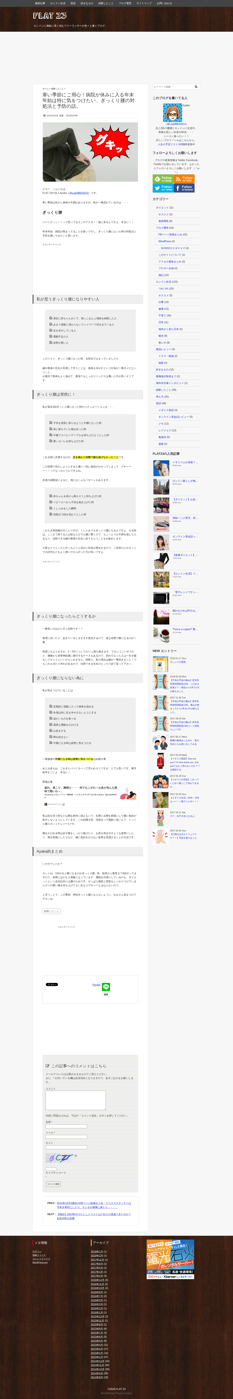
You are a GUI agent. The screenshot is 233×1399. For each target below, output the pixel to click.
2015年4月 (97, 1345)
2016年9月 (97, 1292)
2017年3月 (97, 1272)
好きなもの (87, 3)
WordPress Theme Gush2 (116, 1393)
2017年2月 (97, 1276)
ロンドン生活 (57, 3)
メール (50, 1132)
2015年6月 (97, 1336)
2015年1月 (97, 1357)
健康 (161, 309)
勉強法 (162, 437)
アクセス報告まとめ (170, 261)
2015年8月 (97, 1328)
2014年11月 (97, 1365)
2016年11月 (97, 1284)
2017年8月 (97, 1264)
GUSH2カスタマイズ (173, 248)
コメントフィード (41, 1258)
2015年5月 (97, 1341)
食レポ (162, 342)
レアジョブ (165, 430)
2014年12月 (97, 1361)
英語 (73, 3)
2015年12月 (97, 1316)
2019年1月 (97, 1251)
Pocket (96, 985)
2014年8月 (97, 1377)
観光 (161, 335)
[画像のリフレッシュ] (76, 1155)
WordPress (165, 241)
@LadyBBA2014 (78, 193)
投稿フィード (39, 1255)
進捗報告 (164, 221)
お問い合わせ (164, 3)
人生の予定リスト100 (170, 144)
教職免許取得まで (166, 376)
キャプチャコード (56, 1172)
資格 (161, 444)
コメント (51, 1088)
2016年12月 (97, 1280)
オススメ (164, 214)
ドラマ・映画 (166, 356)
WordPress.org (40, 1262)
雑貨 (161, 363)
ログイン (36, 1251)
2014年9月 (97, 1373)
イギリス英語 (166, 410)
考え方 (160, 396)
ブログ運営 (125, 3)
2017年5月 (97, 1267)
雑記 (161, 275)
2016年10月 (97, 1288)
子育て (162, 315)
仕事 (161, 302)
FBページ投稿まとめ (170, 234)
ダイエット (162, 207)
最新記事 (40, 3)
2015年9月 (97, 1324)
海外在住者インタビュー (170, 383)
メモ (161, 423)
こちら (185, 140)
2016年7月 (97, 1296)
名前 (49, 1122)
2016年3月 (97, 1304)
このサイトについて (170, 254)
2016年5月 (97, 1300)
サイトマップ (144, 3)
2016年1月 (97, 1312)
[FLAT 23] (49, 15)
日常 (161, 322)
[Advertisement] (116, 58)
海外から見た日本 (169, 329)
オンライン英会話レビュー (174, 416)
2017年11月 (97, 1259)
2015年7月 (97, 1332)
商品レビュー (163, 349)
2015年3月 (97, 1349)
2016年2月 (97, 1308)
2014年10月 (97, 1369)
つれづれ (164, 288)
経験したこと (106, 3)
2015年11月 (97, 1320)
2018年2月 (97, 1255)
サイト (49, 1143)
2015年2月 (97, 1353)
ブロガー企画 (166, 268)
